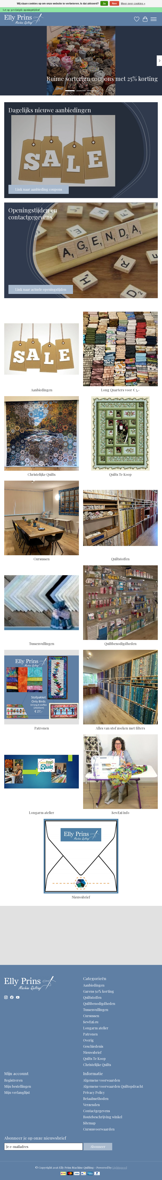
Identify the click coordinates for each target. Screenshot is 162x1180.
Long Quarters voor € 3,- (120, 390)
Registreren (13, 1080)
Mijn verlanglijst (17, 1092)
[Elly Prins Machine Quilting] (23, 19)
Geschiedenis (93, 1046)
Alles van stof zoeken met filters (120, 728)
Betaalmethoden (95, 1098)
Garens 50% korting (98, 991)
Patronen (41, 728)
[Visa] (77, 1174)
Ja (104, 3)
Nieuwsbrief (81, 897)
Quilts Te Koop (120, 474)
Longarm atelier (41, 812)
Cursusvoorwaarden (99, 1129)
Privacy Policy (94, 1092)
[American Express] (90, 1174)
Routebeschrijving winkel (102, 1117)
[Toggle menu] (153, 19)
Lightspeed (119, 1167)
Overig (88, 1040)
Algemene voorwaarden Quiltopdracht (113, 1086)
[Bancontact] (83, 1174)
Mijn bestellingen (17, 1086)
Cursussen (42, 559)
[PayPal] (97, 1174)
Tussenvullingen (41, 643)
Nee (114, 3)
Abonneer (97, 1146)
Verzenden (91, 1104)
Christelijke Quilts (41, 474)
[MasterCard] (70, 1174)
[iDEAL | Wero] (63, 1174)
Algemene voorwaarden (101, 1080)
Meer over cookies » (133, 3)
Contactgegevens (96, 1111)
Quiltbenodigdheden (120, 643)
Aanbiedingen (41, 390)
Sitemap (89, 1123)
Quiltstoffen (120, 559)
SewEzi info (120, 812)
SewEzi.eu (90, 1022)
